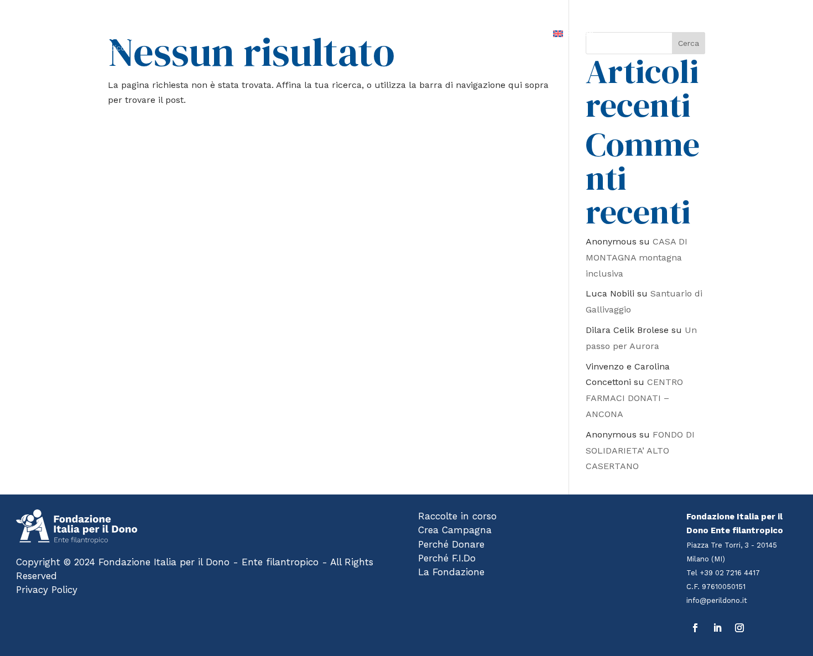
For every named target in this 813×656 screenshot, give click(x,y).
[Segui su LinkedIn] (717, 628)
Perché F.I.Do (452, 33)
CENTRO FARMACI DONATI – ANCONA (634, 398)
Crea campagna (319, 33)
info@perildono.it (716, 600)
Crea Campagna (455, 529)
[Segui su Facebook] (695, 628)
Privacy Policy (46, 589)
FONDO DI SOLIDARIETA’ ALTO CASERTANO (640, 450)
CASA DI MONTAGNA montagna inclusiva (636, 257)
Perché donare (388, 33)
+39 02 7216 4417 (730, 573)
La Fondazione (515, 33)
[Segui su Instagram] (739, 628)
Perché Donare (451, 544)
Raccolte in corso (245, 33)
